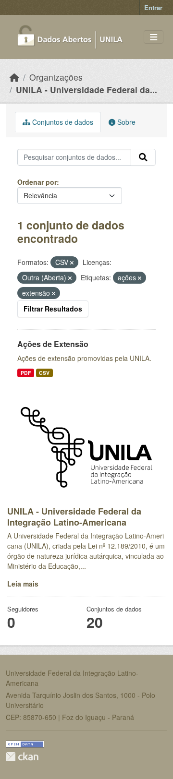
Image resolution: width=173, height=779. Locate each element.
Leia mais (22, 583)
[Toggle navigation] (153, 37)
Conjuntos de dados (61, 122)
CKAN (22, 757)
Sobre (125, 122)
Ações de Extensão (52, 343)
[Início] (14, 77)
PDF (26, 372)
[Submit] (143, 157)
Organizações (56, 77)
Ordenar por (37, 182)
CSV (44, 372)
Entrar (153, 7)
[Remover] (72, 262)
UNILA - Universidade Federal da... (86, 90)
